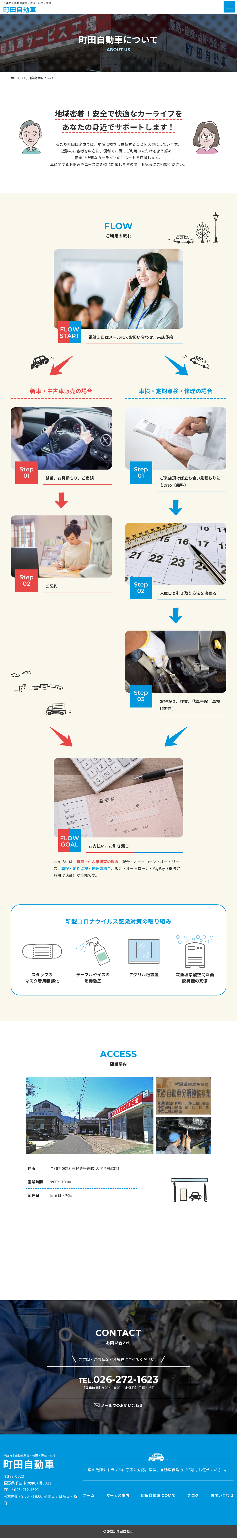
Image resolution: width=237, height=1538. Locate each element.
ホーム (88, 1495)
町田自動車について (158, 1495)
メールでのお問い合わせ (122, 1405)
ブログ (193, 1495)
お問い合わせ (222, 1495)
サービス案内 (117, 1495)
